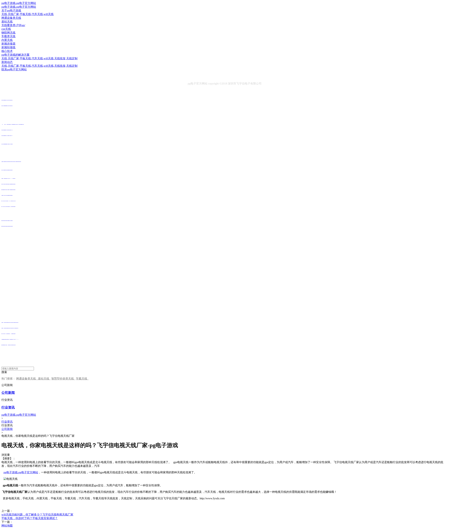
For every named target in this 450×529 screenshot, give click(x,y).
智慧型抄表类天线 (63, 378)
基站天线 (44, 378)
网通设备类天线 (27, 378)
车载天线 (82, 378)
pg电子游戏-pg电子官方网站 (18, 3)
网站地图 (7, 525)
